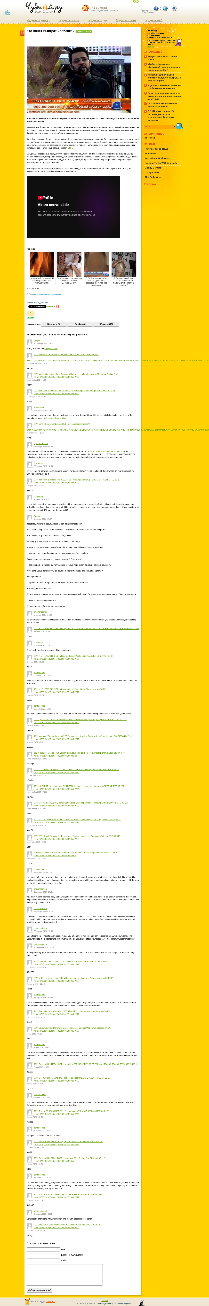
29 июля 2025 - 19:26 (42, 709)
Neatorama (151, 153)
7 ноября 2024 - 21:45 (43, 410)
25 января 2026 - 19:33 (43, 931)
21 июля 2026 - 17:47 (35, 1200)
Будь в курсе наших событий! (104, 9)
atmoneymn (39, 407)
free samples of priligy (56, 418)
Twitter (165, 8)
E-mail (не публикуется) (72, 1255)
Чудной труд (97, 20)
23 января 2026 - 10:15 (43, 911)
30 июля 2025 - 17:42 (35, 725)
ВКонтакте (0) (53, 324)
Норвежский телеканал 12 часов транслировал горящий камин (42, 280)
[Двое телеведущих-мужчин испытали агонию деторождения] (69, 264)
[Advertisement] (83, 41)
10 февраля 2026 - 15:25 (44, 948)
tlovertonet (38, 463)
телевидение (56, 294)
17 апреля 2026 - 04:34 (43, 998)
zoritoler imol (39, 673)
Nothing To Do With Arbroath (161, 163)
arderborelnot (40, 1094)
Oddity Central (153, 167)
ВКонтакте (174, 8)
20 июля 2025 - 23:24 (35, 695)
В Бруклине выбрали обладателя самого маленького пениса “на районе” (123, 281)
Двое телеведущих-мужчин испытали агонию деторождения (69, 280)
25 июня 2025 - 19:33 (35, 662)
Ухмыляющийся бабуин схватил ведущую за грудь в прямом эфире (163, 77)
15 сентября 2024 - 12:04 (37, 380)
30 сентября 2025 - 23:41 (37, 809)
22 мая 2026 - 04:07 (35, 1084)
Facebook (156, 8)
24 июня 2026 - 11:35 (35, 1147)
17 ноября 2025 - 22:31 (43, 872)
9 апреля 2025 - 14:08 (43, 615)
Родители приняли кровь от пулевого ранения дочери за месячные (163, 96)
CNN (70, 148)
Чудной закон (69, 20)
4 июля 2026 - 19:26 (35, 1164)
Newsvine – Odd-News (157, 158)
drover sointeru (40, 889)
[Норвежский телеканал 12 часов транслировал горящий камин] (42, 264)
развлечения (44, 294)
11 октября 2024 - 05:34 (36, 397)
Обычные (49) (106, 324)
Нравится (50, 306)
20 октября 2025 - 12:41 (36, 859)
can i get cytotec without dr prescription (104, 451)
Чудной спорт (126, 20)
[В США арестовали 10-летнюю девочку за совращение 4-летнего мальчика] (96, 264)
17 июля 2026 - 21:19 (42, 1178)
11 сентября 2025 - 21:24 (37, 775)
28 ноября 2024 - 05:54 (43, 447)
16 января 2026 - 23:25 (43, 892)
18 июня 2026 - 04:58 (42, 1131)
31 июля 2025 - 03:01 (35, 742)
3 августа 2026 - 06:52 (43, 1214)
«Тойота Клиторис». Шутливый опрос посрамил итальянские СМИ (162, 67)
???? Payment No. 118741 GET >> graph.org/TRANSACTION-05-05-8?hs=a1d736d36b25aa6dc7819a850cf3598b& (85, 1064)
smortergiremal (40, 612)
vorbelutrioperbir (41, 1211)
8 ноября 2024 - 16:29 (35, 433)
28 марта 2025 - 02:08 (43, 499)
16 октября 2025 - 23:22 (36, 842)
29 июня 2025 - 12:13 (42, 676)
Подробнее (152, 47)
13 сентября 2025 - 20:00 (37, 792)
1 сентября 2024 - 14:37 (44, 344)
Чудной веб (153, 20)
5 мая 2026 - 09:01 (34, 1034)
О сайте (105, 1301)
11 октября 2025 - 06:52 (36, 825)
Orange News (152, 172)
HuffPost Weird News (156, 148)
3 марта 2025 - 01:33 (35, 486)
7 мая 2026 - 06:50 (41, 1048)
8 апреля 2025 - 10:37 (43, 519)
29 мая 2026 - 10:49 (42, 1097)
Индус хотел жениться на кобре (161, 58)
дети (36, 294)
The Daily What (153, 177)
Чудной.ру (44, 7)
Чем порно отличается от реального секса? (161, 105)
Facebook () (80, 324)
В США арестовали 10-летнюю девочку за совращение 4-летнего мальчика (96, 281)
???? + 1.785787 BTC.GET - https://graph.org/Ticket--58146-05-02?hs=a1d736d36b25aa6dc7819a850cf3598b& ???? (86, 628)
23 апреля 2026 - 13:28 (36, 1017)
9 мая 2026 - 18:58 (41, 1067)
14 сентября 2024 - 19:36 (37, 363)
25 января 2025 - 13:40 (43, 466)
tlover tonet (39, 869)
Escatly (37, 341)
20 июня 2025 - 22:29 (42, 645)
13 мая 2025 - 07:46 (42, 632)
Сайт (63, 1260)
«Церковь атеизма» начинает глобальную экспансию (163, 87)
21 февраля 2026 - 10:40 (37, 967)
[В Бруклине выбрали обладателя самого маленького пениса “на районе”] (124, 264)
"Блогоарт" (50, 1302)
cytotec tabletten (41, 443)
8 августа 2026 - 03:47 (36, 1231)
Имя (63, 1249)
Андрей (37, 516)
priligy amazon (50, 349)
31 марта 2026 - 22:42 (36, 984)
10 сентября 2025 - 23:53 (37, 759)
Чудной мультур (38, 20)
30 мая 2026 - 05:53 (35, 1117)
